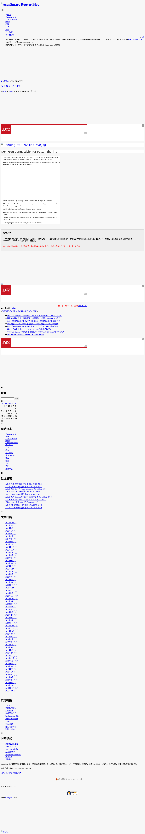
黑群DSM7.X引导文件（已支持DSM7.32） (22, 502)
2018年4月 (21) (11, 677)
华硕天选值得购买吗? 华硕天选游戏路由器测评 (25, 335)
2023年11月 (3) (11, 550)
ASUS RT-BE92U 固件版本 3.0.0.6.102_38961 (23, 491)
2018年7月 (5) (10, 669)
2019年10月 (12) (11, 631)
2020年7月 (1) (10, 607)
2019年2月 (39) (11, 653)
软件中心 (9, 469)
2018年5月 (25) (11, 675)
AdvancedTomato (11, 443)
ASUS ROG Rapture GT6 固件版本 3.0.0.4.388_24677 (25, 500)
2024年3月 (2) (10, 539)
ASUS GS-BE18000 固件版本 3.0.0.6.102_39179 (23, 508)
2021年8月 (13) (11, 593)
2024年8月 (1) (10, 534)
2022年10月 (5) (11, 572)
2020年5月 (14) (11, 612)
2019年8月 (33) (11, 637)
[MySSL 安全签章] (72, 792)
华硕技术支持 (10, 708)
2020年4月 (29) (11, 615)
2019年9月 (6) (10, 634)
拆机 (7, 464)
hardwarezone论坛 (12, 716)
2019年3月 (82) (11, 650)
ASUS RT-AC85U (11, 86)
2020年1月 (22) (11, 623)
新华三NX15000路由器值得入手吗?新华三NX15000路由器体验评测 (33, 321)
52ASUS (8, 705)
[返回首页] (2, 81)
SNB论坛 (9, 711)
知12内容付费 (10, 727)
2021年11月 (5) (11, 591)
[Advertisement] (69, 64)
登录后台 (131, 40)
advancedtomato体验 (13, 755)
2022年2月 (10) (11, 582)
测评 (7, 30)
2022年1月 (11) (11, 585)
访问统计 (9, 759)
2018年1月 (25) (11, 685)
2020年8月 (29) (11, 604)
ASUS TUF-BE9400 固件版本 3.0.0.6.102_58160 (23, 484)
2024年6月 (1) (10, 536)
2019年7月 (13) (11, 639)
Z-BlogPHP (9, 798)
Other (7, 22)
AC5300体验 (10, 752)
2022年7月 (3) (10, 577)
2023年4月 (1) (10, 561)
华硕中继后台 (10, 746)
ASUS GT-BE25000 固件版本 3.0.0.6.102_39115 (23, 505)
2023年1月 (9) (10, 566)
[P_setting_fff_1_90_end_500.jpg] (23, 145)
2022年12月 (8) (11, 569)
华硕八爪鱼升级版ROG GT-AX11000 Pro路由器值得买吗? (29, 329)
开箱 (7, 466)
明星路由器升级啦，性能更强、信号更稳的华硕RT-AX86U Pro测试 (33, 318)
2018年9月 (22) (11, 664)
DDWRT (8, 757)
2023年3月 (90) (11, 563)
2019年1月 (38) (11, 656)
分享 (7, 27)
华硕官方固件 (10, 17)
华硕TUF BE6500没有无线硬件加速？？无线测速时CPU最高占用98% (34, 316)
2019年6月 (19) (11, 642)
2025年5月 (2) (10, 528)
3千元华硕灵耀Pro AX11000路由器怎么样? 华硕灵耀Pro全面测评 (32, 326)
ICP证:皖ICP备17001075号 (11, 773)
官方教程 (9, 32)
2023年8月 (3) (10, 555)
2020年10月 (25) (11, 599)
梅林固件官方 (10, 713)
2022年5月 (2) (10, 580)
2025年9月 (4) (10, 525)
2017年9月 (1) (10, 691)
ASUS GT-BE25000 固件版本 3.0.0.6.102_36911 (23, 487)
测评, (14, 308)
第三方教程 (9, 35)
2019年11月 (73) (11, 628)
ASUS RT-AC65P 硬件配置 (12, 311)
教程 (7, 24)
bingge (10, 91)
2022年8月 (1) (10, 574)
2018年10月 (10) (11, 661)
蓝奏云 (8, 721)
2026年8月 (8, 403)
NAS (7, 437)
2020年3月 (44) (11, 618)
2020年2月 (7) (10, 620)
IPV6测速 (9, 724)
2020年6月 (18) (11, 609)
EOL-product (10, 729)
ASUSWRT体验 (11, 749)
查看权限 (138, 40)
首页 (9, 15)
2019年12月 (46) (11, 626)
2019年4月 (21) (11, 647)
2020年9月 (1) (10, 601)
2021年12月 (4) (11, 588)
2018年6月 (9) (10, 672)
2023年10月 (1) (11, 553)
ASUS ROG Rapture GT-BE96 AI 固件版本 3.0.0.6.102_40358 (28, 497)
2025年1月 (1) (10, 531)
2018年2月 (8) (10, 683)
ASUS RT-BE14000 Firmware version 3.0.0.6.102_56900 (26, 489)
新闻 (6, 81)
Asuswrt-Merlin (11, 20)
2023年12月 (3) (11, 547)
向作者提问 (82, 306)
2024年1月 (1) (10, 544)
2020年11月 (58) (11, 596)
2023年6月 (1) (10, 558)
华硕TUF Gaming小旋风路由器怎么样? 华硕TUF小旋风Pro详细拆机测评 (35, 332)
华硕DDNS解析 (11, 719)
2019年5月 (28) (11, 645)
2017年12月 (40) (11, 688)
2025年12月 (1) (11, 523)
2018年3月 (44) (11, 680)
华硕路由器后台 (11, 744)
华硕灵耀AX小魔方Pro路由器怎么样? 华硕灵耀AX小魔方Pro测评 (32, 324)
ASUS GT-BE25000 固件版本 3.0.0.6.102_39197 (23, 494)
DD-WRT (9, 445)
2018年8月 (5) (10, 666)
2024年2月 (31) (11, 542)
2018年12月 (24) (11, 658)
